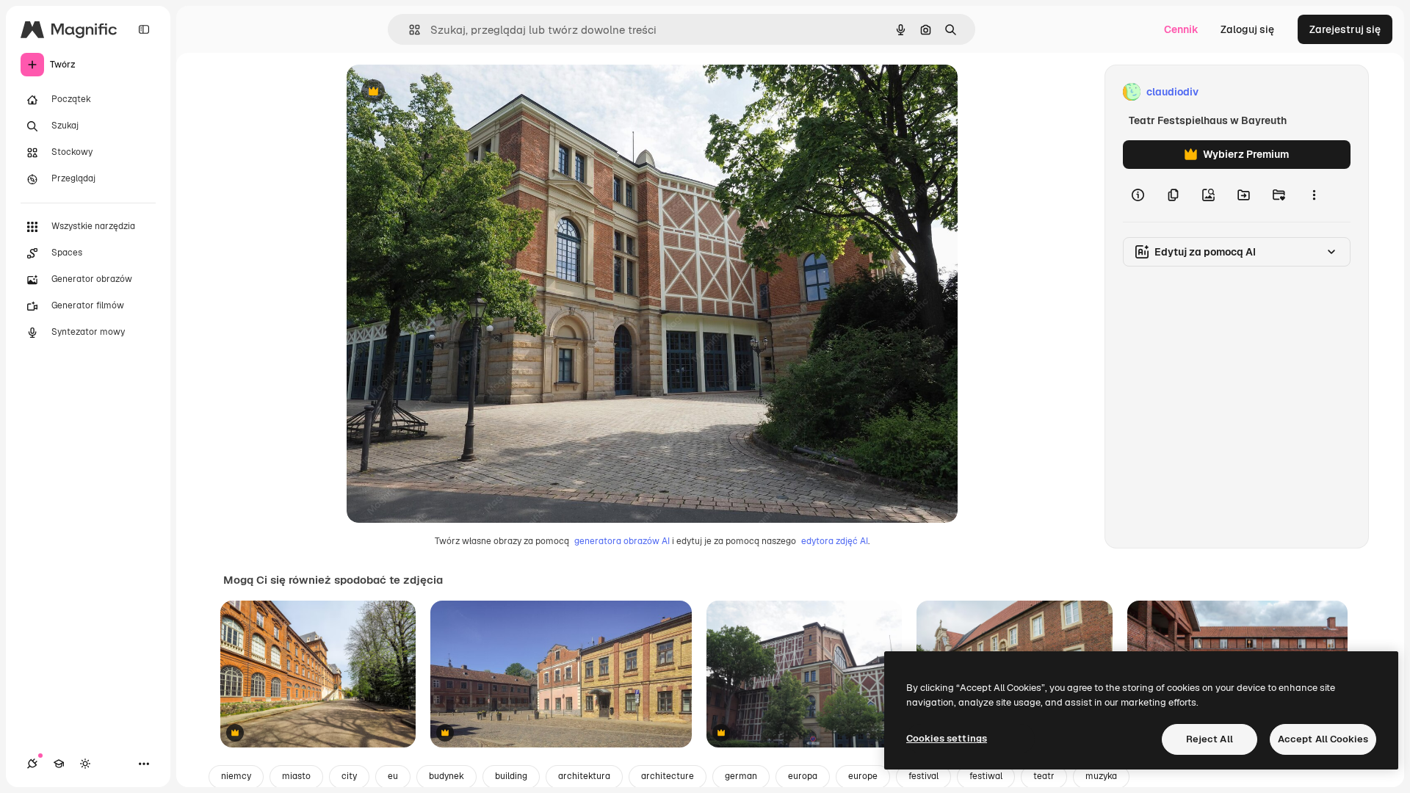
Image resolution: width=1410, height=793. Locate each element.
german (741, 776)
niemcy (236, 776)
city (349, 776)
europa (802, 776)
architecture (667, 776)
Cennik (1181, 29)
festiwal (985, 776)
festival (923, 776)
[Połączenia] (32, 763)
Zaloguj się (1247, 29)
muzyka (1101, 776)
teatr (1044, 776)
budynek (446, 776)
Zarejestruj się (1345, 29)
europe (863, 776)
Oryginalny (448, 92)
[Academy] (58, 763)
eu (393, 776)
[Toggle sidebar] (144, 29)
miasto (296, 776)
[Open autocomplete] (408, 29)
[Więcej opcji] (1313, 195)
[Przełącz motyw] (85, 763)
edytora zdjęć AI (834, 541)
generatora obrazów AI (622, 541)
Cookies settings (946, 738)
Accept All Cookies (1323, 739)
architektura (584, 776)
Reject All (1209, 739)
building (511, 776)
